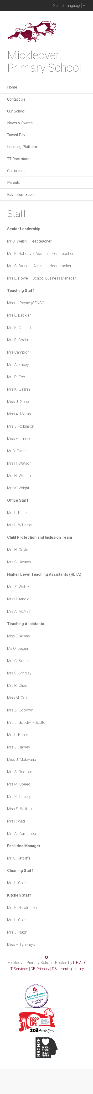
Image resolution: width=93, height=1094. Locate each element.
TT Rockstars (18, 159)
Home (12, 87)
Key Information (20, 194)
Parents (13, 182)
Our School (16, 111)
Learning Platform (22, 147)
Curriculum (16, 170)
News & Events (20, 123)
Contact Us (16, 99)
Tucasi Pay (16, 135)
